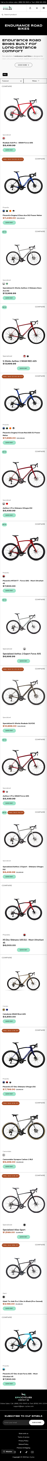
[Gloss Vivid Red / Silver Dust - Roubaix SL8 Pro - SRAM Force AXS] (4, 138)
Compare (7, 86)
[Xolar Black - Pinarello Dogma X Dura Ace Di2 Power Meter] (14, 211)
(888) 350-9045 (23, 2)
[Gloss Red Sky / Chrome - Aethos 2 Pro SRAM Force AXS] (4, 792)
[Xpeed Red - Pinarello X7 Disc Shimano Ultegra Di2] (7, 1082)
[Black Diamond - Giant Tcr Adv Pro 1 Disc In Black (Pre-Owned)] (4, 1297)
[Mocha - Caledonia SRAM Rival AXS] (4, 1010)
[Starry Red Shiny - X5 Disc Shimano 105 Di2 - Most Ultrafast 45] (24, 935)
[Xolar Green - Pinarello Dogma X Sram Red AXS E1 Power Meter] (7, 428)
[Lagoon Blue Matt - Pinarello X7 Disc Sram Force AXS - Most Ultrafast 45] (4, 1369)
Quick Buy (9, 150)
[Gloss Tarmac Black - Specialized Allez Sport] (24, 1225)
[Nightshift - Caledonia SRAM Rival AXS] (7, 1010)
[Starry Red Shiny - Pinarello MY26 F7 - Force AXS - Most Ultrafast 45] (4, 576)
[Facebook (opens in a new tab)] (20, 1452)
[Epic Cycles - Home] (7, 7)
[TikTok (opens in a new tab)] (26, 1452)
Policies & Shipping (23, 1448)
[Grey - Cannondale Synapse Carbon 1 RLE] (4, 1155)
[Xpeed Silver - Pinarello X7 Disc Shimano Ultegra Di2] (10, 1082)
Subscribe (36, 1422)
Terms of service (23, 1437)
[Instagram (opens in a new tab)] (14, 1452)
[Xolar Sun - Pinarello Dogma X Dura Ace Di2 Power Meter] (10, 211)
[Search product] (2, 15)
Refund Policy (23, 1444)
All (5, 74)
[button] (43, 7)
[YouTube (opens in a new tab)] (32, 1452)
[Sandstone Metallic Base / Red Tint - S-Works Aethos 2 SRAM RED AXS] (24, 356)
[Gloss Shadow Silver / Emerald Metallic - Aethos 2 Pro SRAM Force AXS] (7, 792)
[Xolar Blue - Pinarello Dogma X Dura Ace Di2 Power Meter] (4, 211)
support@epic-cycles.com (24, 1406)
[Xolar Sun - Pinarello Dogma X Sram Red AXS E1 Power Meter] (10, 428)
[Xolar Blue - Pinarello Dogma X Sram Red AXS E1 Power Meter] (4, 428)
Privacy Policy (23, 1441)
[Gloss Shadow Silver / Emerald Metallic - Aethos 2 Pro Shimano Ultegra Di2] (4, 504)
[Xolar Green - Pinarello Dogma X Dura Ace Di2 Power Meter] (7, 211)
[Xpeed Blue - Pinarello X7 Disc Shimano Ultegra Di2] (4, 1082)
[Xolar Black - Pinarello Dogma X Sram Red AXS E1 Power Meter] (14, 428)
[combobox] (24, 14)
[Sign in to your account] (30, 7)
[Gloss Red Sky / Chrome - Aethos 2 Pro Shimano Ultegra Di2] (7, 504)
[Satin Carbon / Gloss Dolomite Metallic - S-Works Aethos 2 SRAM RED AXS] (28, 356)
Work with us (23, 1434)
